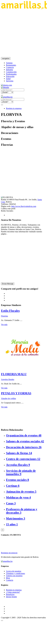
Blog (8, 578)
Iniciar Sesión (11, 597)
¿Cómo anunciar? (13, 592)
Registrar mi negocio (9, 553)
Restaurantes (11, 65)
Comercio (10, 67)
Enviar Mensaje (7, 284)
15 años (12, 524)
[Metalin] (5, 87)
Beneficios (10, 594)
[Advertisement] (23, 33)
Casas (11, 503)
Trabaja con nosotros (14, 576)
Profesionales (11, 74)
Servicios (9, 81)
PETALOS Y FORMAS (16, 393)
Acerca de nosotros (13, 571)
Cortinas (12, 485)
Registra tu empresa (14, 108)
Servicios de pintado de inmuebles (21, 472)
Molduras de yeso (18, 497)
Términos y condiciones (15, 573)
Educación (10, 76)
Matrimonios (15, 518)
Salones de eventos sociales (25, 441)
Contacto (9, 580)
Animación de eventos (21, 491)
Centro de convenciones (23, 459)
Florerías (4, 316)
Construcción (11, 72)
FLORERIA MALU (14, 374)
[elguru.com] (6, 85)
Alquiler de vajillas (8, 398)
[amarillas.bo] (7, 561)
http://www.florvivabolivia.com (23, 206)
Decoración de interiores (23, 447)
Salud (8, 79)
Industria (9, 70)
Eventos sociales (17, 479)
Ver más (4, 324)
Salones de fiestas (19, 453)
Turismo (9, 63)
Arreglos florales (7, 379)
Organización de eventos (23, 435)
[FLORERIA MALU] (23, 369)
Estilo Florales (10, 310)
